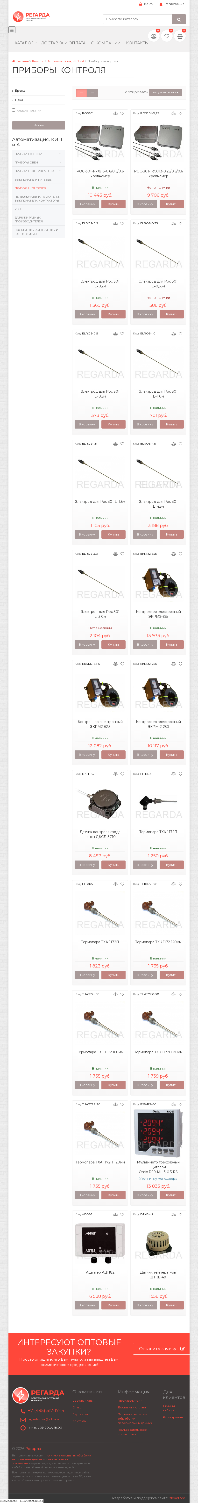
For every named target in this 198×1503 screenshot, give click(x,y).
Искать (39, 125)
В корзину (87, 204)
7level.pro (177, 1498)
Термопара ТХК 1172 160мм (100, 1052)
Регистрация (174, 4)
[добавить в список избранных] (122, 113)
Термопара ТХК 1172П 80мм (158, 1052)
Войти (149, 4)
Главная (22, 61)
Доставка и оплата (132, 1407)
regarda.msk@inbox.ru (44, 1419)
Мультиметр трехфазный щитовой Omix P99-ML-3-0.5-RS (158, 1167)
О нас (76, 1407)
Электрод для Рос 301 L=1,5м (100, 501)
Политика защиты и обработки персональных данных (135, 1418)
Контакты (137, 43)
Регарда (33, 1448)
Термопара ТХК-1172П (158, 832)
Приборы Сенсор (28, 154)
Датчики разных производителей (29, 219)
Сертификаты (82, 1400)
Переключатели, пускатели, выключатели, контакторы (37, 198)
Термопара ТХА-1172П (100, 942)
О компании (106, 43)
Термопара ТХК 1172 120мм (158, 942)
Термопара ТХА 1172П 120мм (100, 1162)
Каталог (24, 43)
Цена (18, 100)
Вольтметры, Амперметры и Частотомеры (36, 232)
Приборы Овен (26, 162)
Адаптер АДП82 (100, 1272)
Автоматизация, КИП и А (66, 61)
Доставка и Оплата (63, 43)
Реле (18, 209)
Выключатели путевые (33, 179)
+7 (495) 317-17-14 (46, 1410)
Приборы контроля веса (34, 171)
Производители (130, 1400)
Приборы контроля (30, 188)
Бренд (20, 90)
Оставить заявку (157, 1348)
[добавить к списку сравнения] (115, 113)
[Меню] (11, 29)
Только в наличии (28, 110)
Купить (113, 204)
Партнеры (80, 1414)
